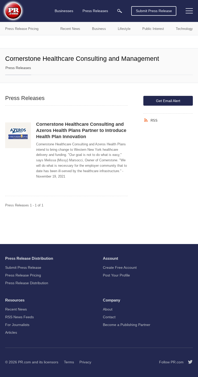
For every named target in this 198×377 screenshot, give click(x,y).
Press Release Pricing (23, 275)
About (107, 309)
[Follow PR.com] (188, 362)
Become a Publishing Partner (126, 325)
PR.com (24, 362)
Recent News (16, 309)
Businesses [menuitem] (64, 11)
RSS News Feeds (19, 317)
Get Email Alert (168, 101)
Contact (109, 317)
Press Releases (18, 68)
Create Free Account (120, 267)
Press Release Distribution (26, 283)
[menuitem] (119, 11)
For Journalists (17, 325)
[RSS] (147, 120)
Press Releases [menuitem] (95, 11)
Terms (69, 362)
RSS (154, 120)
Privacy (85, 362)
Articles (11, 332)
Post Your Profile (116, 275)
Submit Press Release (154, 11)
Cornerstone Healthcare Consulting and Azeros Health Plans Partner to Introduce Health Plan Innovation (81, 130)
